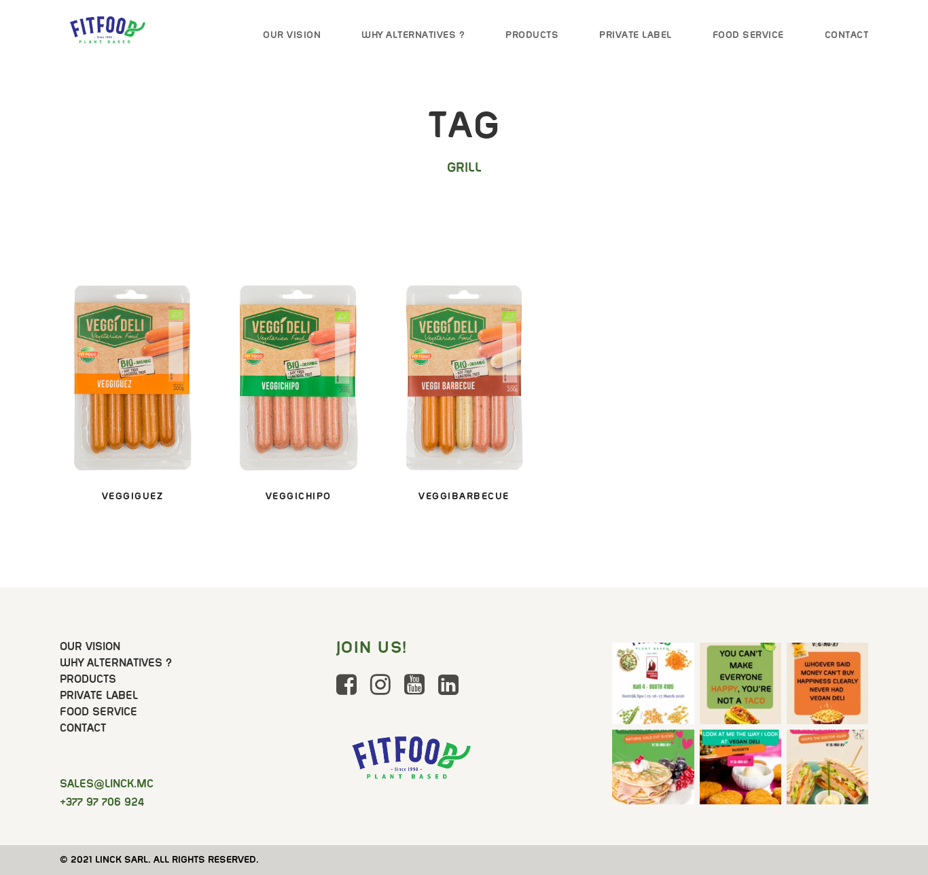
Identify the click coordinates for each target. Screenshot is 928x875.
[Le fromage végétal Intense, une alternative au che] (827, 683)
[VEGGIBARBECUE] (464, 376)
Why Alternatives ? (413, 34)
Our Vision (292, 34)
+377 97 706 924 (102, 802)
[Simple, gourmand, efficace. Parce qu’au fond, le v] (827, 770)
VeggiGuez (133, 496)
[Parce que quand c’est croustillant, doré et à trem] (740, 770)
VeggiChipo (299, 496)
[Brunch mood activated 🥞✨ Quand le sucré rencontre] (653, 770)
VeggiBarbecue (464, 496)
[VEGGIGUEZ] (132, 376)
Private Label (635, 34)
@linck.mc (107, 783)
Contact (847, 34)
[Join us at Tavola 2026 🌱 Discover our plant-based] (653, 683)
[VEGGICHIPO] (298, 376)
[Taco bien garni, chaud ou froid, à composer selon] (740, 683)
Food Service (748, 34)
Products (531, 34)
